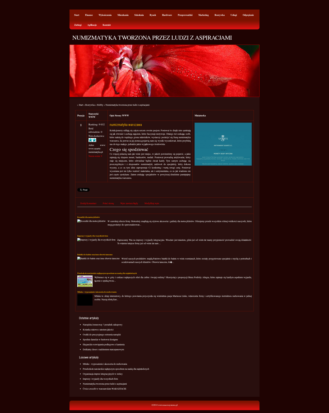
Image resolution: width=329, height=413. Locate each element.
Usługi (234, 15)
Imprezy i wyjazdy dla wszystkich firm (92, 235)
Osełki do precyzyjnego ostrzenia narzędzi (102, 334)
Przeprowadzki (185, 15)
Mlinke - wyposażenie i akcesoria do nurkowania (97, 292)
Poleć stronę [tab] (108, 203)
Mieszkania (123, 15)
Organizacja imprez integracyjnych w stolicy (103, 373)
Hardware (167, 15)
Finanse (89, 15)
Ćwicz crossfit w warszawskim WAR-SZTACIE (104, 388)
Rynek (153, 15)
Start (76, 15)
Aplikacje (92, 25)
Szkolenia (139, 15)
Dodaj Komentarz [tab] (88, 203)
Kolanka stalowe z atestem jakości (98, 329)
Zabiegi (77, 25)
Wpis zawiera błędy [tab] (129, 203)
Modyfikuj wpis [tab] (152, 203)
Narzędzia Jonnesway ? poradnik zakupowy (102, 324)
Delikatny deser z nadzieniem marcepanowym (103, 349)
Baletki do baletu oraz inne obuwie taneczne (95, 254)
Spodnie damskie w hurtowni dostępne (100, 339)
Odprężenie (248, 15)
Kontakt (107, 25)
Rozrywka (220, 15)
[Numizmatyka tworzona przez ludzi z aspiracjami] (223, 164)
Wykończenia (105, 15)
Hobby (100, 104)
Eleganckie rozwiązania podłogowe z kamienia (104, 344)
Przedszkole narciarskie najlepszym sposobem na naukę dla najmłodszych (107, 273)
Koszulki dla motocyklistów (88, 217)
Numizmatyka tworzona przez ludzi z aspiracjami (127, 104)
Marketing (203, 15)
